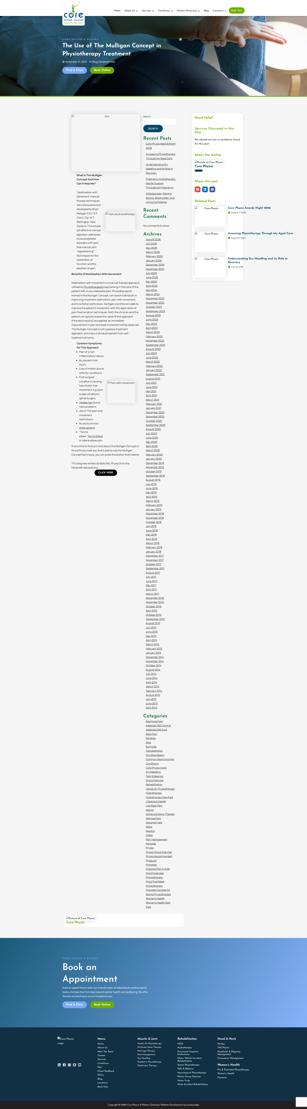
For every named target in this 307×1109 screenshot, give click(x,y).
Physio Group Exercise (159, 852)
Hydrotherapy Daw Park (159, 797)
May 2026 (151, 248)
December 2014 (155, 657)
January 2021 (153, 408)
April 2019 (151, 497)
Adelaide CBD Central (158, 725)
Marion (150, 810)
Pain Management (156, 839)
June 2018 (151, 530)
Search (147, 116)
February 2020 (154, 454)
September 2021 (155, 374)
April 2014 (151, 682)
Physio (150, 848)
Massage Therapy (146, 1051)
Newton (150, 831)
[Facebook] (64, 1064)
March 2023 (153, 332)
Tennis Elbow (95, 436)
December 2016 (155, 598)
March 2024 (153, 294)
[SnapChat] (74, 1064)
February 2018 (154, 547)
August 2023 (153, 315)
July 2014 (151, 674)
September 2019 (155, 475)
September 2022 (155, 345)
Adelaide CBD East (156, 729)
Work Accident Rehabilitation (192, 1084)
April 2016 (151, 610)
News (149, 826)
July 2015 (151, 627)
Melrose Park (153, 818)
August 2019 (153, 480)
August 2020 (153, 429)
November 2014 (155, 661)
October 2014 (153, 665)
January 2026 (154, 260)
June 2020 (152, 437)
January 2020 (154, 459)
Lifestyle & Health (156, 801)
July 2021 (151, 383)
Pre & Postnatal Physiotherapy (233, 1070)
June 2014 (151, 678)
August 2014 (153, 670)
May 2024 (151, 290)
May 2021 (151, 391)
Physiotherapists (94, 287)
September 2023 (155, 311)
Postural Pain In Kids (158, 869)
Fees (100, 1067)
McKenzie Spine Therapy (160, 814)
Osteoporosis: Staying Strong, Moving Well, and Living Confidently (160, 198)
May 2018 (151, 534)
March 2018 (152, 543)
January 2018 (153, 551)
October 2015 (153, 615)
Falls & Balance (154, 776)
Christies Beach (155, 755)
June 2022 (152, 357)
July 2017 (151, 577)
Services (102, 1059)
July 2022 (151, 353)
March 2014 (152, 686)
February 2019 (154, 505)
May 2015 (151, 636)
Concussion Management (230, 1058)
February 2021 (154, 404)
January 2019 (153, 509)
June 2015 (151, 631)
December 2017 (155, 556)
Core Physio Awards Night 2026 (249, 208)
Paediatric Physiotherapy (149, 1062)
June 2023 (152, 319)
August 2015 (153, 623)
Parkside (151, 843)
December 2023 (155, 298)
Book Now (103, 1087)
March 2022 (153, 361)
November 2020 (155, 416)
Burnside (151, 746)
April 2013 (151, 707)
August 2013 (153, 695)
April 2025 (151, 286)
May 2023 (151, 324)
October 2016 (153, 606)
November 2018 (155, 518)
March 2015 (152, 644)
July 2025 (151, 273)
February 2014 (154, 691)
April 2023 (151, 328)
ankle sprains (87, 428)
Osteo (149, 835)
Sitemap (155, 1105)
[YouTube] (79, 1064)
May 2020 (151, 442)
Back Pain (151, 734)
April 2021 (151, 395)
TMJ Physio (223, 1048)
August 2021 (153, 378)
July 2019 (151, 484)
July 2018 (151, 526)
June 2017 (151, 581)
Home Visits (183, 1080)
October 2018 (153, 522)
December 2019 (155, 463)
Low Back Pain (154, 805)
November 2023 (155, 303)
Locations (103, 1083)
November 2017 (155, 560)
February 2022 (154, 366)
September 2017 (155, 568)
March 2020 (153, 450)
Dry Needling (153, 772)
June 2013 (151, 703)
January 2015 (153, 653)
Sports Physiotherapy (158, 894)
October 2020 (154, 421)
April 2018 (151, 539)
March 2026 (153, 252)
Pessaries (222, 1077)
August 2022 (153, 349)
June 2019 (152, 488)
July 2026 (151, 243)
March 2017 (152, 594)
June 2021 (151, 387)
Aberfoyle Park (154, 721)
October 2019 (153, 471)
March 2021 (152, 400)
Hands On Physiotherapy (160, 789)
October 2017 (153, 564)
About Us (102, 1048)
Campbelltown (154, 751)
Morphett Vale (154, 822)
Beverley (151, 738)
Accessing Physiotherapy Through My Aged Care (260, 233)
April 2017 (151, 589)
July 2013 (151, 699)
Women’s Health (155, 898)
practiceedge (193, 1105)
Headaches (85, 402)
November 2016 (155, 602)
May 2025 (151, 281)
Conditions (152, 763)
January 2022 (154, 370)
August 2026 (153, 239)
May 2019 (151, 492)
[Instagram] (69, 1064)
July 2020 (151, 433)
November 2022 (155, 340)
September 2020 (155, 425)
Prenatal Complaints (158, 890)
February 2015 (154, 648)
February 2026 (154, 256)
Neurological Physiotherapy (191, 1073)
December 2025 (155, 264)
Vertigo (221, 1044)
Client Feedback (106, 1071)
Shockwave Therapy (147, 1066)
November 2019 (155, 467)
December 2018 (155, 513)
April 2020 (152, 446)
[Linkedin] (59, 1064)
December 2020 (155, 412)
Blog (148, 742)
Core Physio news (156, 767)
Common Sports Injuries (160, 759)
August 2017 (153, 572)
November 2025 (155, 269)
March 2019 (152, 501)
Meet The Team (105, 1051)
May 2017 (151, 585)
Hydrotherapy (154, 793)
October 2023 (154, 307)
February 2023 (154, 336)
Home (101, 1044)
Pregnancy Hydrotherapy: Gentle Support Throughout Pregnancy (161, 183)
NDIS (180, 1044)
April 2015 (151, 640)
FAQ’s (101, 1075)
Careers (101, 1055)
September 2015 (155, 619)
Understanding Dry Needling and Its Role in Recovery (159, 169)
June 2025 (152, 277)
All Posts (199, 171)
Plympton (151, 865)
